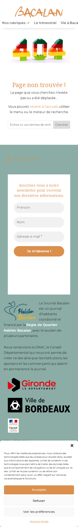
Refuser (39, 501)
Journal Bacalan (26, 159)
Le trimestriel (45, 23)
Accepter (39, 490)
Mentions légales (39, 521)
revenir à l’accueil (44, 107)
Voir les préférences (39, 512)
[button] (72, 446)
